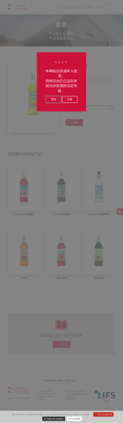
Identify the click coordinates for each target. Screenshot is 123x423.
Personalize (74, 418)
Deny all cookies (54, 418)
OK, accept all (104, 414)
